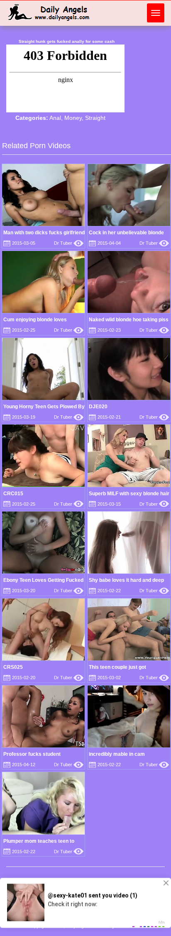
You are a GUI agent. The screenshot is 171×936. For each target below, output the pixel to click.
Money (73, 117)
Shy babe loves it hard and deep (126, 580)
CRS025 (13, 667)
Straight (95, 117)
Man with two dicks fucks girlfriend (44, 233)
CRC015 (13, 494)
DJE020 (98, 407)
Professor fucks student (32, 754)
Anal (55, 117)
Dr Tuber (68, 243)
